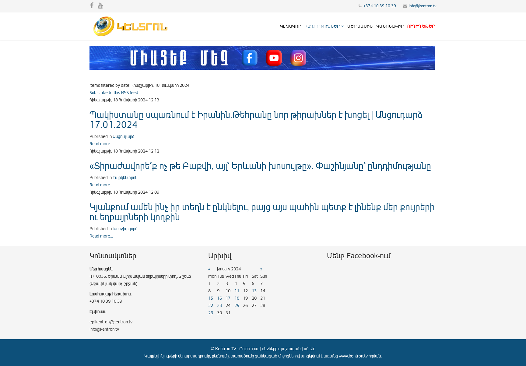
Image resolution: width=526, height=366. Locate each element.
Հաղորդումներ (322, 26)
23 (219, 305)
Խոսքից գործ (125, 228)
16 (219, 298)
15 (210, 298)
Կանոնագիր (390, 26)
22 (210, 305)
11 (236, 291)
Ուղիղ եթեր (421, 26)
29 (210, 312)
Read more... (101, 143)
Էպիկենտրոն (125, 177)
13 (254, 291)
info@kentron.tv (423, 6)
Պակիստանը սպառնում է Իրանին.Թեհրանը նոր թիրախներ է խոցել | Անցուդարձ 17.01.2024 (255, 120)
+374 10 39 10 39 (379, 6)
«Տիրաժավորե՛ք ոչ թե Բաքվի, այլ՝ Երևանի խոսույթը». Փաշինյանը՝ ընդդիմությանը (260, 166)
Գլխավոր (290, 26)
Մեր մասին (360, 26)
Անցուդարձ (123, 136)
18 (236, 298)
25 (236, 305)
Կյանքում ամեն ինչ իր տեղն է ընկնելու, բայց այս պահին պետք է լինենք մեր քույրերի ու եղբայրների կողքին (262, 212)
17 (228, 298)
